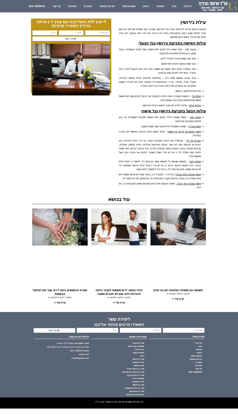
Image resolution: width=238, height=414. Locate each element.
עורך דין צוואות (138, 382)
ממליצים (72, 6)
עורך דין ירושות (138, 385)
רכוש (142, 356)
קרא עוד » (178, 298)
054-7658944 (37, 6)
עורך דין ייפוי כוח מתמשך (134, 388)
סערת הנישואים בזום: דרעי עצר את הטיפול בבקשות (60, 292)
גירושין (146, 6)
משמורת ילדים (138, 378)
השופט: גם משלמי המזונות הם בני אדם (178, 290)
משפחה (160, 6)
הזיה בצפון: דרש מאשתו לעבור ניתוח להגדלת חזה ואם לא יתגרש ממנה (119, 292)
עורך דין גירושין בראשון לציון (133, 372)
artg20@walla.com (80, 358)
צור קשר (56, 6)
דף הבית (188, 6)
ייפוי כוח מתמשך (107, 6)
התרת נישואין (139, 365)
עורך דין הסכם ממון (136, 391)
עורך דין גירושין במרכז (135, 369)
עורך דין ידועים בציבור (135, 375)
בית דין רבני (139, 349)
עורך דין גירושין (138, 359)
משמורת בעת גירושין (136, 346)
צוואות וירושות (128, 6)
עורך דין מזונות (138, 343)
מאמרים (88, 6)
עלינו (174, 6)
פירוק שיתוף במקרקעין (135, 394)
